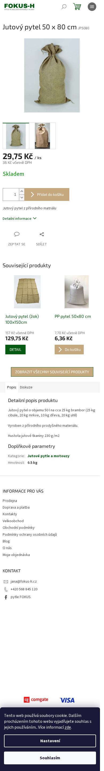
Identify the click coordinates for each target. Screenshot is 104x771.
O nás (7, 548)
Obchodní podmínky (19, 527)
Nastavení (50, 741)
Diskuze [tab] (26, 387)
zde (68, 727)
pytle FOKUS (21, 597)
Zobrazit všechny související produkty (52, 372)
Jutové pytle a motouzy (48, 456)
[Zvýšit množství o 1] (21, 191)
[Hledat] (64, 6)
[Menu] (92, 6)
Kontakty (10, 514)
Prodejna (10, 501)
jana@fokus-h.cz (24, 581)
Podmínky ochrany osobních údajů (30, 534)
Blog (6, 541)
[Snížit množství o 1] (21, 197)
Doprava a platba (16, 507)
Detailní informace (17, 218)
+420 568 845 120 (24, 589)
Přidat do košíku (50, 194)
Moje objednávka (16, 555)
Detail (15, 349)
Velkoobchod (13, 521)
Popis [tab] (11, 387)
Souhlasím (50, 758)
